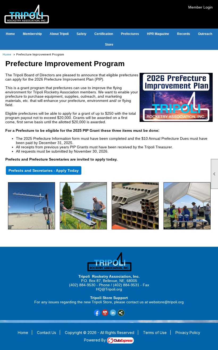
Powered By (95, 340)
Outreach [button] (205, 34)
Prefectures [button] (130, 34)
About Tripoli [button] (59, 34)
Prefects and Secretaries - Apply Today (44, 170)
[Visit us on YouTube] (105, 312)
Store (109, 44)
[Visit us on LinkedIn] (113, 312)
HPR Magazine (158, 34)
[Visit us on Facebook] (97, 312)
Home (10, 34)
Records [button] (183, 34)
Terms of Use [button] (155, 332)
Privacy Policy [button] (187, 332)
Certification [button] (103, 34)
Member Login (200, 7)
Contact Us (46, 332)
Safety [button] (81, 34)
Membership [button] (32, 34)
